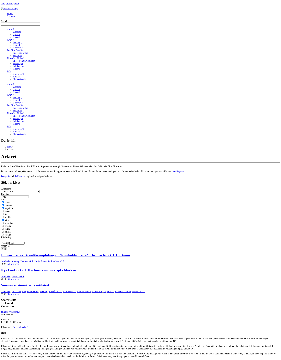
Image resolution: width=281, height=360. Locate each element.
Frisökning (6, 237)
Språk (4, 199)
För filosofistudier (15, 50)
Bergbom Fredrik (30, 291)
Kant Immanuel (84, 291)
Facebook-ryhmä (20, 327)
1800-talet (5, 261)
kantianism (97, 291)
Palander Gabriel (123, 291)
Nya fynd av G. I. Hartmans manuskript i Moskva (38, 270)
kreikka (8, 217)
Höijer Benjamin (42, 261)
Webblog (17, 32)
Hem (9, 146)
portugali (9, 223)
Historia (16, 68)
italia (7, 214)
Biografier (17, 45)
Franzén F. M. (55, 291)
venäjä (8, 234)
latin (7, 220)
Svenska (11, 16)
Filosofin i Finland (15, 58)
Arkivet (10, 39)
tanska (8, 231)
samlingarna (178, 171)
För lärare (17, 55)
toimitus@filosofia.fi (10, 312)
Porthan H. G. (138, 291)
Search (4, 21)
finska (7, 202)
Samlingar (17, 42)
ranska (8, 226)
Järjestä (4, 243)
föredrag (15, 261)
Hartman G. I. (26, 261)
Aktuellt (10, 29)
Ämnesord (6, 188)
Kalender (17, 37)
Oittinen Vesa (12, 264)
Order (4, 246)
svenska (8, 205)
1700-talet (5, 291)
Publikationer (19, 66)
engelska (9, 208)
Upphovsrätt (18, 74)
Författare (5, 194)
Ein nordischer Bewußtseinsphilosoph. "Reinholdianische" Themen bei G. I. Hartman (65, 255)
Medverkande (19, 79)
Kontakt (16, 76)
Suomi (10, 13)
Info (9, 71)
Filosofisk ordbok (21, 53)
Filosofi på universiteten (24, 61)
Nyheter (16, 34)
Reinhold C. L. (58, 261)
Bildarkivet (18, 47)
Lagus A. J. (108, 291)
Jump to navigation (10, 3)
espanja (8, 211)
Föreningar (18, 63)
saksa (7, 229)
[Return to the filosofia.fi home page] (9, 8)
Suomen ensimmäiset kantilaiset (25, 285)
